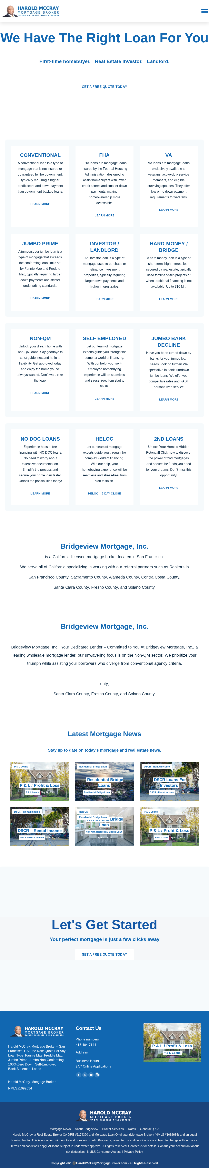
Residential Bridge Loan (93, 766)
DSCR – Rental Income (40, 830)
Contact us (135, 1146)
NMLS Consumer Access (104, 1151)
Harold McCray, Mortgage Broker (32, 1082)
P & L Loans (21, 766)
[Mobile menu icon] (205, 11)
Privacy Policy (133, 1151)
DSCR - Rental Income (157, 766)
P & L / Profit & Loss (39, 785)
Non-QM (83, 811)
